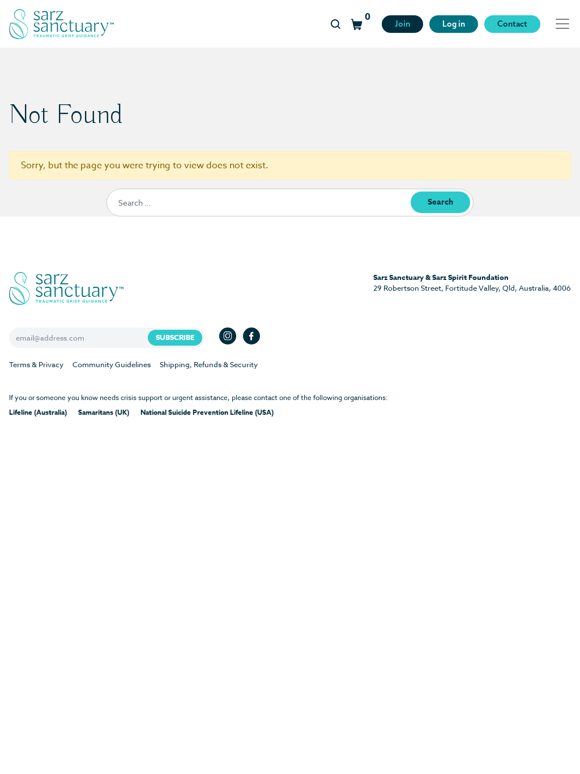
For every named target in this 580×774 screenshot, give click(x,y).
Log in (453, 24)
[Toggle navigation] (559, 24)
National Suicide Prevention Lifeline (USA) (207, 412)
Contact (512, 24)
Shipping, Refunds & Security (209, 364)
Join (402, 24)
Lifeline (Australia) (38, 412)
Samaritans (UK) (103, 412)
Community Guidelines (111, 364)
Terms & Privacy (36, 364)
